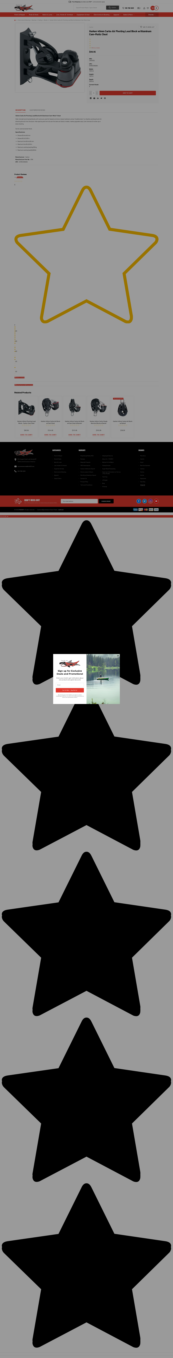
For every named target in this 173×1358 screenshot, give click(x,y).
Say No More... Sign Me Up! (69, 690)
